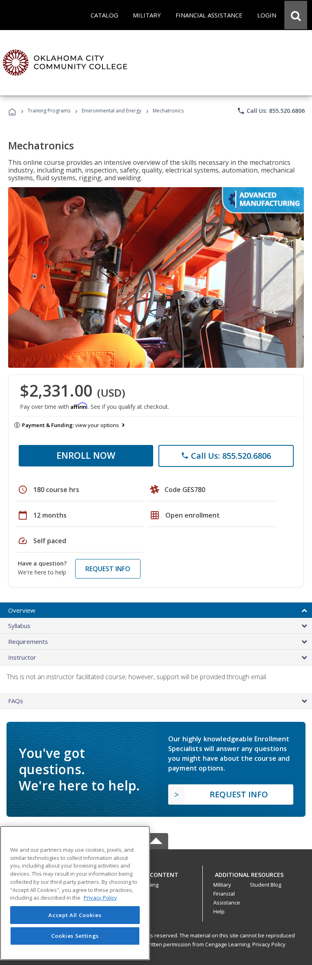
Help (219, 911)
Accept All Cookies (74, 915)
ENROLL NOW (85, 455)
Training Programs (49, 110)
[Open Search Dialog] (295, 15)
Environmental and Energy (111, 110)
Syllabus (19, 626)
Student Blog (265, 884)
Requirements (28, 641)
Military (222, 884)
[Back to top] (156, 872)
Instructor (22, 657)
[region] (75, 893)
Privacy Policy (269, 944)
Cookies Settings (75, 935)
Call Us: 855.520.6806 (271, 111)
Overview (21, 610)
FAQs (15, 701)
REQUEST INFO (107, 568)
